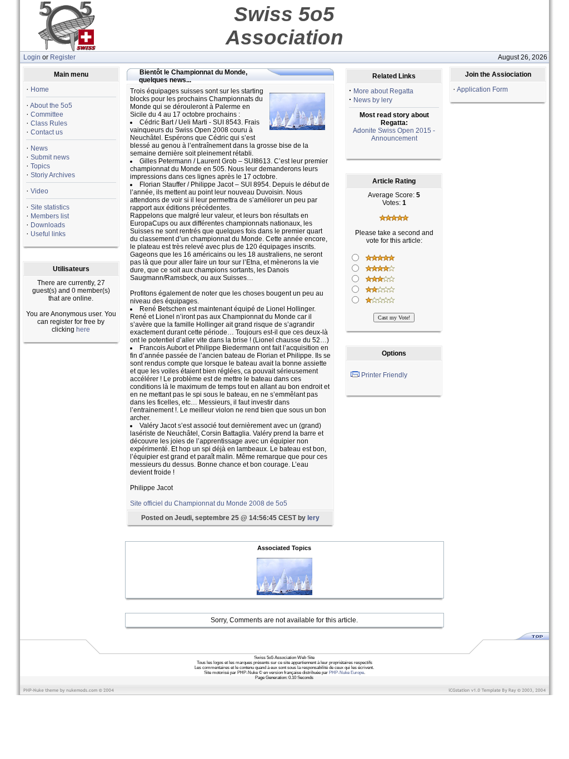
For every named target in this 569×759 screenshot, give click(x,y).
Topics (40, 166)
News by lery (372, 100)
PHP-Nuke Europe (346, 672)
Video (39, 191)
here (83, 329)
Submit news (50, 157)
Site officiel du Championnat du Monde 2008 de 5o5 (208, 503)
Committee (47, 114)
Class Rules (49, 123)
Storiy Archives (53, 175)
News (39, 148)
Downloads (48, 225)
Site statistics (50, 207)
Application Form (482, 89)
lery (313, 518)
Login (32, 57)
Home (40, 89)
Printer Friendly (384, 375)
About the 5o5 (51, 105)
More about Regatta (383, 91)
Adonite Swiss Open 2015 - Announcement (394, 134)
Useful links (48, 234)
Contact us (47, 132)
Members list (50, 216)
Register (63, 57)
